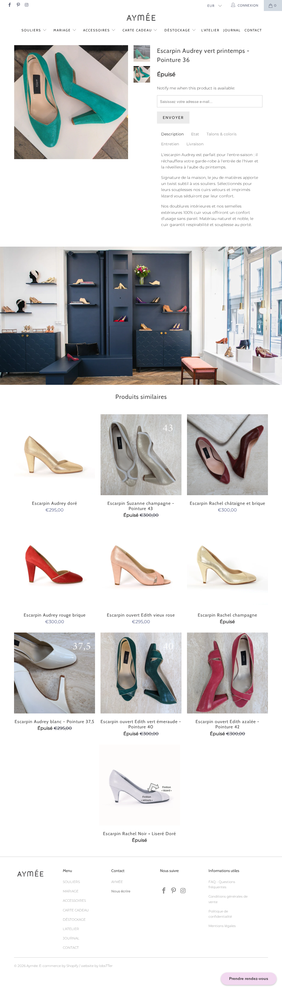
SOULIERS (31, 30)
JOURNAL (232, 30)
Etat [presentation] (195, 134)
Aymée (32, 966)
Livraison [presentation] (195, 143)
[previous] (20, 106)
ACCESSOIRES (97, 30)
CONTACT (253, 30)
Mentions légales (222, 926)
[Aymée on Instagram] (26, 5)
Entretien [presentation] (170, 143)
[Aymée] (141, 17)
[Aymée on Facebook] (9, 5)
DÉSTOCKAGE (178, 30)
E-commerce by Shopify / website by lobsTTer (76, 966)
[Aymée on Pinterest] (17, 5)
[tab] (172, 134)
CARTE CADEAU (138, 30)
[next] (122, 106)
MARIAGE (62, 30)
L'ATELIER (210, 30)
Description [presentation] (172, 134)
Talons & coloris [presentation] (222, 134)
